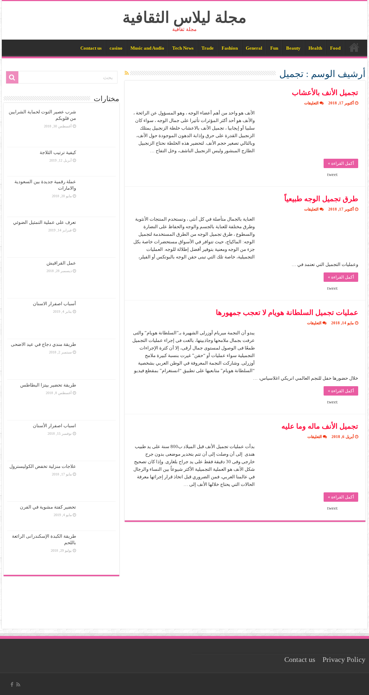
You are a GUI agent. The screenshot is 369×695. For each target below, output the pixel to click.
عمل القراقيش (61, 263)
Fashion (230, 48)
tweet (332, 174)
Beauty (293, 48)
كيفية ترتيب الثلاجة (58, 152)
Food (335, 48)
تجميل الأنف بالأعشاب (325, 92)
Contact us (91, 48)
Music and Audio (147, 48)
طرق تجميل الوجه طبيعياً (321, 199)
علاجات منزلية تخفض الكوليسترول (42, 466)
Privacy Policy (344, 659)
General (254, 48)
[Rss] (18, 684)
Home (354, 47)
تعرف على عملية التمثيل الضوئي (44, 222)
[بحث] (12, 77)
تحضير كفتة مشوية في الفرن (48, 507)
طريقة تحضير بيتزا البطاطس (48, 385)
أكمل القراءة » (341, 163)
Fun (274, 48)
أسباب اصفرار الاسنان (54, 303)
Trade (207, 48)
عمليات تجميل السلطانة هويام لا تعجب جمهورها (287, 312)
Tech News (183, 48)
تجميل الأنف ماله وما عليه (319, 426)
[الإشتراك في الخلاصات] (127, 73)
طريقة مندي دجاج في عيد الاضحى (43, 344)
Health (315, 48)
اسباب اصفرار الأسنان (54, 425)
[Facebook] (12, 684)
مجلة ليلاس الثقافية (184, 17)
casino (116, 48)
